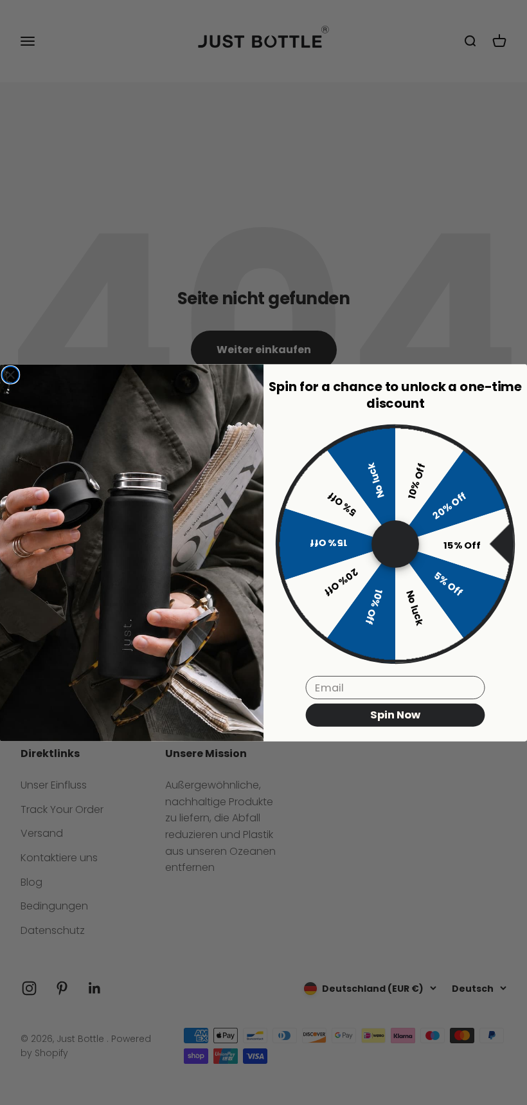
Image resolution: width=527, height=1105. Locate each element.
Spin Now (395, 714)
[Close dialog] (10, 374)
